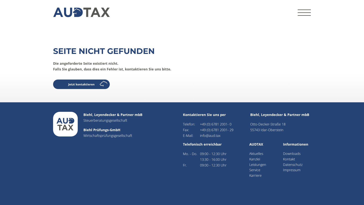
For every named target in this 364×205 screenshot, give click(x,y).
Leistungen (257, 164)
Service (254, 170)
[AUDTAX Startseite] (81, 12)
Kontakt (289, 159)
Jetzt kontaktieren (81, 84)
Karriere (255, 175)
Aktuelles (256, 153)
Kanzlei (254, 159)
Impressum (291, 170)
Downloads (291, 153)
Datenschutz (293, 164)
